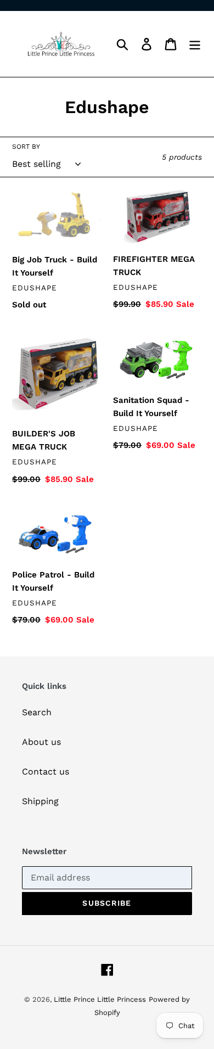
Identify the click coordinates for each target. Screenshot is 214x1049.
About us (41, 742)
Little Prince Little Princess (100, 999)
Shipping (40, 801)
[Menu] (195, 44)
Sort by (26, 146)
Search (37, 712)
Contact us (45, 771)
